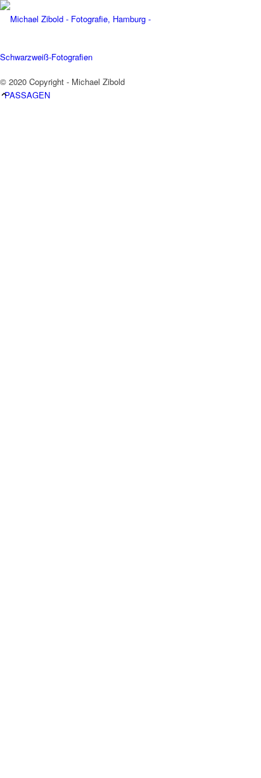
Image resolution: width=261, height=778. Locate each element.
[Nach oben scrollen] (4, 95)
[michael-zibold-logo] (95, 57)
